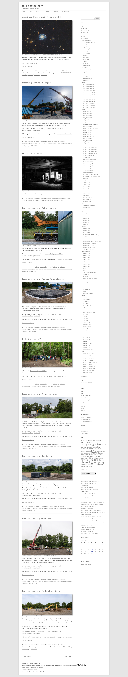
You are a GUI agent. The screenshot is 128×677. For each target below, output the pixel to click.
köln (64, 143)
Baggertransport (87, 72)
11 (85, 549)
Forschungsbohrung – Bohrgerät (36, 82)
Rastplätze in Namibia (88, 249)
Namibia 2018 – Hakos (88, 239)
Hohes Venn (86, 308)
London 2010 (86, 337)
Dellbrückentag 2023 (88, 164)
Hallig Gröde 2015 (87, 141)
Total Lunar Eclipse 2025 (89, 90)
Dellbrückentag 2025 (88, 168)
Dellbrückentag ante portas (88, 527)
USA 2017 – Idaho (87, 356)
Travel (83, 295)
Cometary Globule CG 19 (87, 531)
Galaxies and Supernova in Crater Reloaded (41, 17)
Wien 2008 (85, 331)
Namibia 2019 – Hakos (88, 245)
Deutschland (85, 67)
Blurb (82, 393)
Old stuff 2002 (86, 258)
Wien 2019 (85, 333)
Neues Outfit (87, 564)
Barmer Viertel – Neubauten (90, 153)
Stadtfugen (83, 429)
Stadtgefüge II (86, 289)
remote (89, 464)
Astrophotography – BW (89, 42)
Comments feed (85, 30)
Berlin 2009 (85, 74)
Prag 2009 (85, 316)
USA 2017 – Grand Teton (89, 354)
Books (101, 445)
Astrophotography (46, 71)
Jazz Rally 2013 (86, 216)
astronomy (31, 73)
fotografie (35, 143)
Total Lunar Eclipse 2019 (89, 88)
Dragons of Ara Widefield (87, 487)
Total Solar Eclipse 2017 (89, 105)
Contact (55, 12)
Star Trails (85, 63)
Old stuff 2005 (86, 264)
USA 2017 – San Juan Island (90, 362)
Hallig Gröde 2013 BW (88, 136)
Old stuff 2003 (86, 260)
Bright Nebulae (87, 47)
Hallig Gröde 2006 (87, 113)
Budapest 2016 (86, 299)
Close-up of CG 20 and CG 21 (88, 500)
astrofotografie (63, 71)
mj (81, 564)
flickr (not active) (85, 398)
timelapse (94, 465)
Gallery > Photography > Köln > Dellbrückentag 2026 (52, 376)
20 (92, 551)
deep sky (83, 449)
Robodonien (86, 195)
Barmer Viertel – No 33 (88, 155)
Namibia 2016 (86, 232)
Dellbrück (85, 276)
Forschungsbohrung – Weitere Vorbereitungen (43, 279)
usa (87, 466)
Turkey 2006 (86, 329)
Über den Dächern (87, 199)
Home (23, 12)
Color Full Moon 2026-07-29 (88, 493)
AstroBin (83, 391)
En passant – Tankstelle (32, 153)
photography (25, 146)
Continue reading (28, 66)
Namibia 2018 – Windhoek (89, 243)
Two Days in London (88, 349)
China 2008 (85, 301)
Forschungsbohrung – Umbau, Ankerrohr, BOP (93, 502)
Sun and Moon (86, 65)
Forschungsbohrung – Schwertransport (39, 208)
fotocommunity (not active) (88, 400)
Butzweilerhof (86, 157)
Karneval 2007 (86, 180)
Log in (82, 26)
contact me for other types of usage (34, 667)
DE (58, 141)
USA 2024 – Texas (87, 372)
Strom (84, 291)
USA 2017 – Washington (89, 366)
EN (49, 73)
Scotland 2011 (86, 347)
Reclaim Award (86, 193)
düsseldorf (83, 451)
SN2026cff (30, 75)
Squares (85, 281)
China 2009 (85, 304)
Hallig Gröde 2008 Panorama (90, 120)
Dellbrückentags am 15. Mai (38, 371)
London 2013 (86, 339)
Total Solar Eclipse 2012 (89, 99)
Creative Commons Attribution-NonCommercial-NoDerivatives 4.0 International (56, 665)
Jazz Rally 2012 (86, 214)
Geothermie (60, 143)
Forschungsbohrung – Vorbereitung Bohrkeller (43, 591)
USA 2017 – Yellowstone (89, 368)
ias (59, 73)
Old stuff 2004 (86, 262)
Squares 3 (85, 285)
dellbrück (62, 141)
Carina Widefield (85, 498)
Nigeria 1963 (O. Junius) (89, 312)
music (101, 458)
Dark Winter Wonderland (89, 159)
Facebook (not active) (86, 395)
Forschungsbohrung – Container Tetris (39, 394)
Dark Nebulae (86, 53)
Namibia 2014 (86, 228)
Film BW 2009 (86, 207)
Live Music (85, 224)
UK (82, 335)
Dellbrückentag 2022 (88, 161)
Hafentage (85, 178)
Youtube (83, 410)
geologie (41, 143)
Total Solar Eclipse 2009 (89, 97)
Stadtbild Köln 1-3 (87, 197)
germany (90, 456)
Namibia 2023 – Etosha (89, 247)
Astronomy (38, 71)
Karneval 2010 (86, 187)
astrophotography (40, 73)
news (90, 460)
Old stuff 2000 (86, 255)
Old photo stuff (86, 251)
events (97, 451)
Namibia (84, 226)
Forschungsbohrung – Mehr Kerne (89, 481)
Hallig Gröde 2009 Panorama (90, 124)
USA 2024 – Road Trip (88, 370)
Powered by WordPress (27, 669)
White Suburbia (87, 201)
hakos (56, 73)
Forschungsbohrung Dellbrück (90, 174)
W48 (84, 210)
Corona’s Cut (86, 274)
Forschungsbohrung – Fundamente (38, 456)
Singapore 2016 (87, 324)
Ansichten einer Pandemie (89, 272)
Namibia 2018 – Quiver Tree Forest (92, 241)
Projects (84, 268)
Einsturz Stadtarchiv (88, 172)
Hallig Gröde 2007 (87, 116)
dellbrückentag (26, 386)
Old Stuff (95, 459)
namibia (84, 460)
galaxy (52, 73)
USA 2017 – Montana (88, 358)
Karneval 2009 (86, 184)
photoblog (25, 75)
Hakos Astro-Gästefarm (87, 382)
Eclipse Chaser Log (85, 380)
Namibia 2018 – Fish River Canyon (91, 235)
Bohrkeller (28, 561)
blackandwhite (57, 198)
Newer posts (67, 657)
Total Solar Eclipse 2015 (89, 101)
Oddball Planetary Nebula (87, 529)
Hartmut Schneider (86, 417)
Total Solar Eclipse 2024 (89, 107)
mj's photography (33, 5)
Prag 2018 (85, 320)
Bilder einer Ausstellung (89, 205)
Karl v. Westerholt (85, 419)
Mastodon (83, 404)
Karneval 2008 (86, 182)
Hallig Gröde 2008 (87, 118)
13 (92, 549)
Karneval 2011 (86, 189)
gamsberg (83, 454)
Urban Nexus (84, 433)
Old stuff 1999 (86, 253)
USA (83, 352)
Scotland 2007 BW (87, 343)
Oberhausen (86, 80)
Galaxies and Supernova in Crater (89, 533)
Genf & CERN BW (87, 306)
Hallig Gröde (84, 458)
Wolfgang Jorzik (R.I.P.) (86, 421)
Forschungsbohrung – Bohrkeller (37, 518)
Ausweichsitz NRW (87, 70)
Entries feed (84, 28)
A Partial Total (84, 485)
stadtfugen (85, 287)
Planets (85, 61)
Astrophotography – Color (89, 45)
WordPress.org (84, 32)
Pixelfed (83, 406)
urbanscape (83, 466)
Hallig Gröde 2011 (87, 130)
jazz (92, 458)
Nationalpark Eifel (87, 78)
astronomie (25, 73)
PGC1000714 (68, 73)
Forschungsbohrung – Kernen (88, 483)
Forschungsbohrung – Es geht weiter (90, 496)
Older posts (26, 657)
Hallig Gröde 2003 (87, 111)
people (102, 460)
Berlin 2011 (85, 76)
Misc (83, 203)
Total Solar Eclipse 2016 (89, 103)
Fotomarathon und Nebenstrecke (91, 176)
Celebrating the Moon (88, 49)
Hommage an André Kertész (90, 278)
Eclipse (83, 82)
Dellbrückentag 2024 (88, 166)
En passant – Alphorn (86, 525)
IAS (52, 71)
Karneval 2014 (86, 191)
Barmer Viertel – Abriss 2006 (90, 147)
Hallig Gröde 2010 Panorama (90, 128)
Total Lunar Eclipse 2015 (89, 84)
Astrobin (33, 63)
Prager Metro (86, 322)
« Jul (82, 557)
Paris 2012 (85, 314)
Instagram (83, 402)
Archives (38, 12)
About (30, 12)
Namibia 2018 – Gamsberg (89, 237)
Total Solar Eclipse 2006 (89, 93)
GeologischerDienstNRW (50, 143)
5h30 (84, 270)
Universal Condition (88, 293)
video (90, 466)
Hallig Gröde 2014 (87, 139)
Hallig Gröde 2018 (87, 143)
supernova (37, 75)
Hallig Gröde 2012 (87, 132)
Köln (83, 145)
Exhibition (102, 451)
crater (46, 73)
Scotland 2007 (86, 341)
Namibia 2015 (86, 230)
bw (62, 198)
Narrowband (86, 57)
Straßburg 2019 (87, 326)
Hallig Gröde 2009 (87, 122)
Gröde (83, 109)
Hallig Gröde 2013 (87, 134)
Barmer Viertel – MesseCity (90, 151)
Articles (47, 12)
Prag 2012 (85, 318)
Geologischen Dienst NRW (64, 134)
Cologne (37, 141)
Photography (66, 12)
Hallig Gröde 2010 (87, 126)
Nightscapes (86, 59)
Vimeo (82, 408)
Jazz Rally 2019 (86, 222)
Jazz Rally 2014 (86, 218)
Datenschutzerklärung (27, 671)
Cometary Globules (88, 51)
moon (98, 458)
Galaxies (85, 55)
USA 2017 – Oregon (88, 360)
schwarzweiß (52, 200)
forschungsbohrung (27, 143)
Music (83, 212)
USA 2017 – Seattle (87, 364)
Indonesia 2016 (87, 310)
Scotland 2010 (86, 345)
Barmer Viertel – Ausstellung (90, 149)
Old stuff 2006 (86, 266)
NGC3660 (62, 73)
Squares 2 (85, 283)
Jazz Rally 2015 (86, 220)
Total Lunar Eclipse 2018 (89, 86)
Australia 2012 (86, 297)
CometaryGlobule (92, 447)
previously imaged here (55, 57)
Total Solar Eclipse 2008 (89, 95)
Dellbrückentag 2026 (31, 339)
